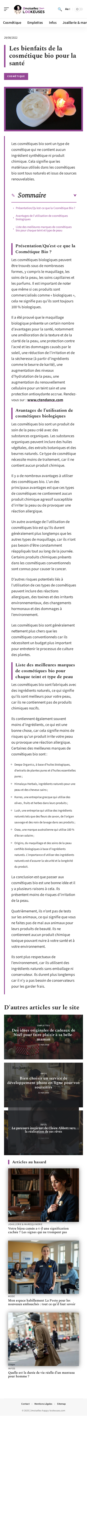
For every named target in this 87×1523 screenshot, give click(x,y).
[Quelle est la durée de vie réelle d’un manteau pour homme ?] (43, 1339)
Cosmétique (16, 76)
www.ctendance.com (45, 400)
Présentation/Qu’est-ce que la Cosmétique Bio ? (45, 208)
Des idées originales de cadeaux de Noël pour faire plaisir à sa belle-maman (43, 1034)
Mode (11, 1296)
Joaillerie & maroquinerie (25, 1224)
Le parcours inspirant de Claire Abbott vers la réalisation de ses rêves (43, 1130)
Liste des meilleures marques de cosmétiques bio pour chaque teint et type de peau (44, 229)
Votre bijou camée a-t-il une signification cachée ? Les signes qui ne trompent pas (38, 1230)
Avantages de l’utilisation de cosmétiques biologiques (42, 217)
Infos (43, 1073)
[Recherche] (60, 9)
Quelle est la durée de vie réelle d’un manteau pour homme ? (41, 1374)
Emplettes (43, 1025)
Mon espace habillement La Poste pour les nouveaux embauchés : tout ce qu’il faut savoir (41, 1302)
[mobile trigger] (7, 9)
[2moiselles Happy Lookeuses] (29, 9)
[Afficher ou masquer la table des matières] (61, 195)
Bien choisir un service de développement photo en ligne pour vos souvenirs (43, 1082)
